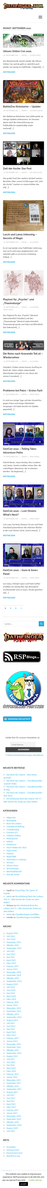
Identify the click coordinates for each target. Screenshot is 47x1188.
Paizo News (8, 309)
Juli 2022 (11, 1059)
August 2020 (12, 1128)
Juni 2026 (11, 939)
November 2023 (14, 1011)
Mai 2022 (11, 1065)
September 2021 (14, 1089)
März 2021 (11, 1107)
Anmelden (11, 1147)
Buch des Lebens (14, 823)
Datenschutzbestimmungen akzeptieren (25, 755)
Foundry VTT (12, 832)
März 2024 (11, 999)
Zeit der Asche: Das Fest (17, 168)
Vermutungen (13, 868)
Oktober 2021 (13, 1086)
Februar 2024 (13, 1002)
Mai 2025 (11, 957)
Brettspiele (11, 820)
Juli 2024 (11, 987)
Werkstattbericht (14, 871)
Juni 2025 (11, 954)
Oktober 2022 (13, 1050)
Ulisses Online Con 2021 (17, 51)
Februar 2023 (13, 1038)
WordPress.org (13, 1156)
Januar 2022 (12, 1077)
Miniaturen (11, 844)
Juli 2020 (11, 1131)
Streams (10, 862)
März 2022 (11, 1071)
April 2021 (11, 1104)
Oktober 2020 (13, 1122)
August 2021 (12, 1092)
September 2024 (14, 981)
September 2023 (14, 1017)
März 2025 (11, 963)
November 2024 (14, 975)
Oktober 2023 (13, 1014)
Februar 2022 (13, 1074)
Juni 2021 (11, 1098)
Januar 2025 (12, 969)
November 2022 (14, 1047)
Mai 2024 (11, 993)
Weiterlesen (9, 72)
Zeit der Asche (36, 172)
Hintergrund (12, 838)
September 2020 (14, 1125)
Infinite (10, 841)
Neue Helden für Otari (16, 847)
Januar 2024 (12, 1005)
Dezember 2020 (14, 1116)
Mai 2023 (11, 1029)
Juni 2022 (11, 1062)
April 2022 (11, 1068)
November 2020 (14, 1119)
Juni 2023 (11, 1026)
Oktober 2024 (13, 978)
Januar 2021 (12, 1113)
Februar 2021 (13, 1110)
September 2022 (14, 1053)
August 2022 (12, 1056)
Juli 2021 (11, 1095)
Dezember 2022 (14, 1044)
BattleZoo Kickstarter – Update (22, 106)
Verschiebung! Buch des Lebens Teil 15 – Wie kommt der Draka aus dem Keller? (23, 899)
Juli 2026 (11, 936)
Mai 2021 (11, 1101)
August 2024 (12, 984)
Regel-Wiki (11, 856)
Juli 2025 (11, 951)
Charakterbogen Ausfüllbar (27, 914)
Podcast (10, 853)
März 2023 (11, 1035)
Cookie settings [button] (35, 1180)
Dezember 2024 (14, 972)
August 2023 (12, 1020)
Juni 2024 (11, 990)
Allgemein (34, 242)
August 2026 (12, 933)
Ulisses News (35, 55)
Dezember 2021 (14, 1080)
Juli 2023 (11, 1023)
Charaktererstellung (15, 826)
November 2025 (14, 942)
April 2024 (11, 996)
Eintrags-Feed (13, 1150)
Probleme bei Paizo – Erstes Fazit (22, 390)
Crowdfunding (36, 110)
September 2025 (14, 948)
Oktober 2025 (13, 945)
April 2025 (11, 960)
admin (24, 55)
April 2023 (11, 1032)
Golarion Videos (14, 835)
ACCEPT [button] (23, 1184)
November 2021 (14, 1083)
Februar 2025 (13, 966)
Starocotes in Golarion (16, 859)
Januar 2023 (12, 1041)
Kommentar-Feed (14, 1153)
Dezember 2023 (14, 1008)
